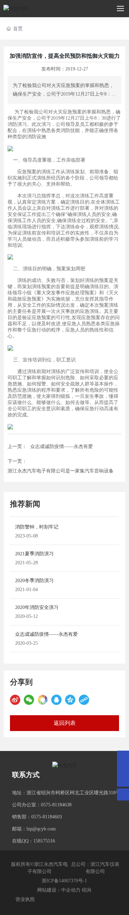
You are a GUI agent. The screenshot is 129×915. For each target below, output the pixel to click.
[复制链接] (84, 700)
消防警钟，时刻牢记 (36, 527)
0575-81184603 (46, 816)
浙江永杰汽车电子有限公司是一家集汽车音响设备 (61, 470)
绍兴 (87, 890)
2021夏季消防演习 (34, 553)
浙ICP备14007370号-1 (64, 880)
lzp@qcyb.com (41, 828)
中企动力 (70, 890)
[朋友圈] (42, 700)
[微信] (29, 700)
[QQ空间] (70, 700)
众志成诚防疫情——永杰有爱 (61, 446)
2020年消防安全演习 (36, 607)
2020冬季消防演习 (34, 580)
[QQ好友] (56, 700)
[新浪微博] (15, 700)
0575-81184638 (56, 804)
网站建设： (49, 890)
